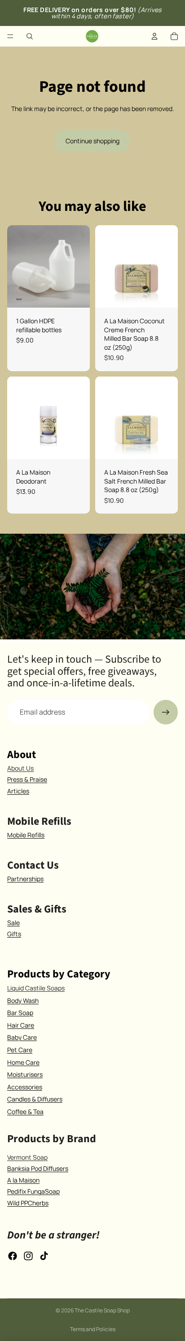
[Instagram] (28, 1256)
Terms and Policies (92, 1329)
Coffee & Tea (25, 1111)
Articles (18, 791)
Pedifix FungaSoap (33, 1191)
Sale (13, 922)
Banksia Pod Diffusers (37, 1168)
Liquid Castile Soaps (36, 988)
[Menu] (10, 36)
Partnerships (25, 878)
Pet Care (19, 1049)
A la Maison (23, 1180)
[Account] (154, 36)
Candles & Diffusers (34, 1099)
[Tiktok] (44, 1256)
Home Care (23, 1062)
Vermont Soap (27, 1157)
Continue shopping (92, 141)
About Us (20, 768)
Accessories (24, 1087)
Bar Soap (20, 1012)
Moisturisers (25, 1074)
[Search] (30, 36)
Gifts (14, 934)
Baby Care (22, 1037)
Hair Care (20, 1025)
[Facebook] (12, 1256)
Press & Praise (27, 779)
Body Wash (23, 1000)
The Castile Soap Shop (102, 1310)
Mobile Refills (25, 835)
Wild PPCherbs (27, 1203)
